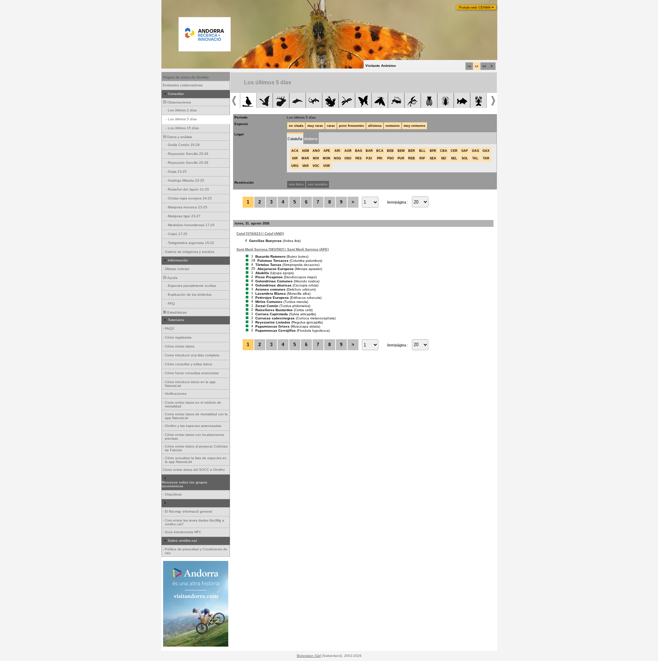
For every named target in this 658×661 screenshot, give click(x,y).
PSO (390, 158)
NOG (337, 158)
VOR (326, 166)
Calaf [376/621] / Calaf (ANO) (260, 233)
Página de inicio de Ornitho (186, 77)
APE (327, 150)
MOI (316, 158)
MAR (305, 158)
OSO (347, 158)
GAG (475, 150)
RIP (422, 158)
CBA (443, 150)
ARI (337, 150)
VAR (305, 166)
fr (492, 66)
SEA (433, 158)
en (484, 66)
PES (358, 158)
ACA (294, 150)
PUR (401, 158)
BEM (401, 150)
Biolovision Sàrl (309, 656)
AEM (305, 150)
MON (326, 158)
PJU (369, 158)
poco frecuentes (351, 125)
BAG (358, 150)
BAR (369, 150)
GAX (486, 150)
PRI (379, 158)
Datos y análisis (179, 137)
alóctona (374, 125)
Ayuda (172, 278)
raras (331, 125)
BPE (433, 150)
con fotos (296, 184)
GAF (464, 150)
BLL (422, 150)
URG (294, 166)
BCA (379, 150)
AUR (348, 150)
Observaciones (178, 102)
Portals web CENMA (475, 7)
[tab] (295, 138)
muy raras (315, 125)
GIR (295, 158)
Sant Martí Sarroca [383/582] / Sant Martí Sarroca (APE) (282, 249)
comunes (393, 125)
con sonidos (317, 184)
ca (469, 66)
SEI (443, 158)
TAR (486, 158)
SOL (465, 158)
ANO (316, 150)
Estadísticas (176, 312)
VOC (316, 166)
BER (411, 150)
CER (454, 150)
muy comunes (414, 125)
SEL (454, 158)
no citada (296, 125)
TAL (475, 158)
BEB (390, 150)
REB (411, 158)
